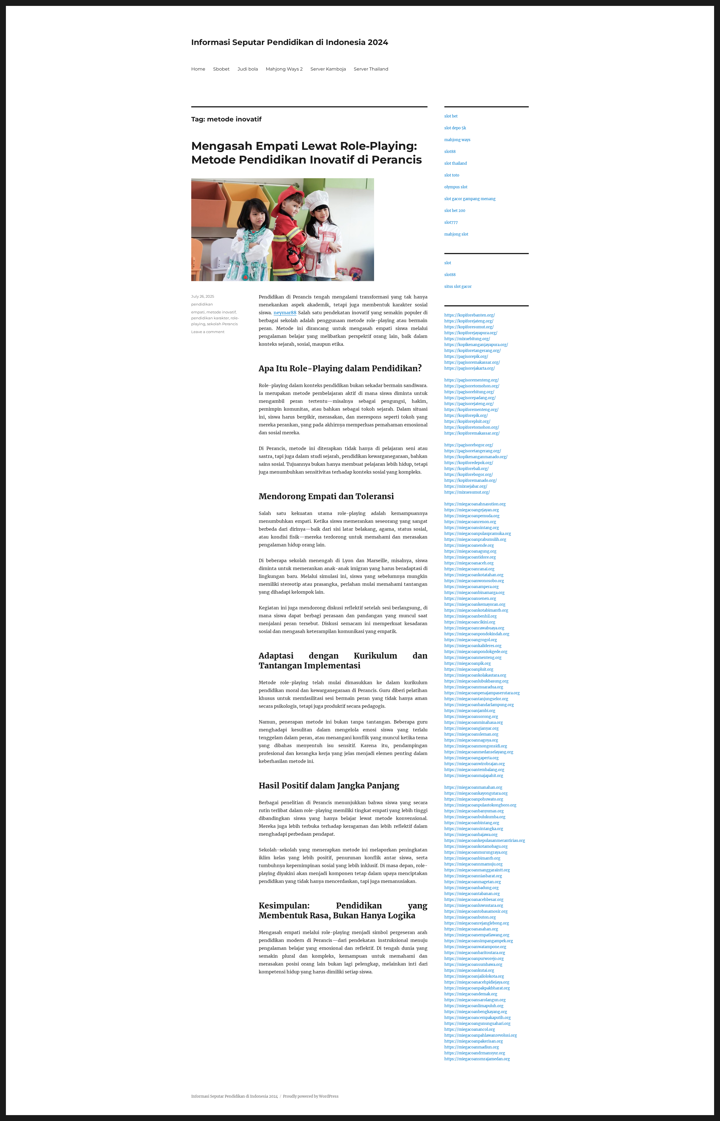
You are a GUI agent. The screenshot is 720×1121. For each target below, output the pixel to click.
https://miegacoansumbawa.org (473, 964)
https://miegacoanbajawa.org (471, 834)
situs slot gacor (458, 286)
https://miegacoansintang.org (471, 527)
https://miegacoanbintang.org (471, 823)
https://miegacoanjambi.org (469, 710)
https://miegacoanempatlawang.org (476, 935)
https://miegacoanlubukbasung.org (476, 681)
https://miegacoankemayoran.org (474, 604)
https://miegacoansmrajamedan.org (477, 1059)
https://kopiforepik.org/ (466, 415)
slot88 (450, 151)
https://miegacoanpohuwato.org (473, 799)
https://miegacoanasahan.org (471, 929)
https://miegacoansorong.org (471, 716)
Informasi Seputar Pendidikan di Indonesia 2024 (289, 42)
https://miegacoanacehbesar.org (473, 899)
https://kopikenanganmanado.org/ (476, 457)
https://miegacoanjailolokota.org (474, 976)
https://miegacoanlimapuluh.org (473, 1006)
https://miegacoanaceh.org (469, 563)
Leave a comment (207, 331)
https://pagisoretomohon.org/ (472, 386)
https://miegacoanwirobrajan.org (474, 763)
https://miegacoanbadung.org (471, 887)
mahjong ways (457, 139)
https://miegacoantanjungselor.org (476, 699)
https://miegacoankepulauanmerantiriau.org (484, 840)
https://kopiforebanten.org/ (469, 315)
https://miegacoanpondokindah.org (476, 634)
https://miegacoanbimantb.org (472, 858)
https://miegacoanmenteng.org (472, 657)
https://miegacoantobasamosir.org (476, 911)
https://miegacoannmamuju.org (473, 864)
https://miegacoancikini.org (469, 622)
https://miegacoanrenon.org (470, 521)
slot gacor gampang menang (470, 198)
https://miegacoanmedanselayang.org (478, 752)
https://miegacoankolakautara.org (475, 675)
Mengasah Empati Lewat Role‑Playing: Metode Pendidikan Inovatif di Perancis (306, 152)
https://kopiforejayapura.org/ (471, 333)
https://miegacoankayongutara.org (476, 793)
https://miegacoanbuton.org (470, 917)
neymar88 (285, 312)
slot (447, 263)
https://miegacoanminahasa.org (473, 722)
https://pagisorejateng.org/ (469, 403)
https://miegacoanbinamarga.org (474, 592)
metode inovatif (221, 312)
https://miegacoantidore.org (470, 557)
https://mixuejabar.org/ (465, 486)
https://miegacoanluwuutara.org (473, 905)
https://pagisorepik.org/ (466, 356)
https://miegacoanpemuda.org (472, 516)
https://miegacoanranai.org (469, 569)
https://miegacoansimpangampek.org (478, 941)
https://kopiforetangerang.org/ (472, 350)
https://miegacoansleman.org (471, 734)
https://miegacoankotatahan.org (473, 575)
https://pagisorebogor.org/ (468, 445)
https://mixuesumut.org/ (467, 492)
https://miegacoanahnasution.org (475, 504)
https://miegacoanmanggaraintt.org (477, 870)
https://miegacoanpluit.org (468, 669)
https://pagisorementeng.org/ (471, 380)
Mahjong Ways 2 (284, 69)
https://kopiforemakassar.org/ (472, 433)
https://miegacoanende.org (469, 545)
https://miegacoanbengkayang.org (475, 1011)
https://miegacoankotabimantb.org (476, 610)
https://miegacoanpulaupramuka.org (477, 533)
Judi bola (248, 69)
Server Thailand (371, 69)
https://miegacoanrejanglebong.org (476, 923)
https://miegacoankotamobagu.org (476, 846)
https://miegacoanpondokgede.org (475, 651)
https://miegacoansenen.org (470, 598)
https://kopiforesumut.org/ (469, 327)
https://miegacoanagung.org (470, 551)
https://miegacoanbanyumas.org (474, 811)
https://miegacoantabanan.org (472, 893)
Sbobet (221, 69)
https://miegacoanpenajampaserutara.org (482, 693)
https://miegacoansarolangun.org (475, 1000)
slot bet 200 (454, 210)
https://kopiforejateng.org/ (469, 321)
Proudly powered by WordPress (311, 1096)
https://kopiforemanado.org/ (470, 480)
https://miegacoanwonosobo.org (474, 580)
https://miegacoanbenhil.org (470, 616)
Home (198, 69)
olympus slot (455, 187)
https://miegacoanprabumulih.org (475, 539)
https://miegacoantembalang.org (474, 769)
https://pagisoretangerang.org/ (472, 451)
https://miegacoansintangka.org (473, 828)
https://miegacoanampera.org (471, 586)
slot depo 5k (455, 128)
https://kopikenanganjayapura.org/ (476, 344)
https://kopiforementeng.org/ (471, 409)
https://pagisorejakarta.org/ (469, 368)
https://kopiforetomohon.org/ (471, 427)
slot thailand (455, 163)
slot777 (451, 222)
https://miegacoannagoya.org (471, 740)
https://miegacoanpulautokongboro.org (480, 805)
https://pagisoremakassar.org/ (472, 362)
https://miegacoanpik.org (467, 663)
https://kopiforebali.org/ (466, 468)
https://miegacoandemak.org (470, 994)
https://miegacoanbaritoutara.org (474, 952)
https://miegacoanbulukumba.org (474, 817)
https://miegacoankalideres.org (472, 645)
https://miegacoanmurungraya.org (475, 852)
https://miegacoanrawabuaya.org (474, 628)
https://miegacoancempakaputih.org (477, 1017)
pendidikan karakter (210, 318)
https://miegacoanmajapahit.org (473, 775)
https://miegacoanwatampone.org (475, 946)
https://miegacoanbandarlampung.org (479, 704)
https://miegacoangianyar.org (471, 728)
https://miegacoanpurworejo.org (474, 958)
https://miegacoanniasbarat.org (473, 876)
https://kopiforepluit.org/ (467, 421)
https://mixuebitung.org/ (467, 338)
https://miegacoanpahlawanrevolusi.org (480, 1035)
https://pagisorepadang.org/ (470, 397)
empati (198, 312)
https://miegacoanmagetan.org (472, 882)
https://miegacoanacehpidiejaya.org (476, 982)
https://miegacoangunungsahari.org (477, 1023)
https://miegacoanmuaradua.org (473, 687)
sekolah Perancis (222, 324)
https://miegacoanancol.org (469, 1029)
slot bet (451, 116)
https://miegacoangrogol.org (470, 640)
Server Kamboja (328, 69)
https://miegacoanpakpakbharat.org (477, 988)
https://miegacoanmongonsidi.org (475, 746)
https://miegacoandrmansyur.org (474, 1053)
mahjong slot (456, 234)
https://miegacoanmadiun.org (471, 1047)
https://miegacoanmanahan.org (473, 787)
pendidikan (202, 304)
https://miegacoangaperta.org (471, 758)
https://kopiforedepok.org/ (468, 462)
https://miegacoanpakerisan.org (473, 1041)
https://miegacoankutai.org (469, 970)
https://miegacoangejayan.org (471, 510)
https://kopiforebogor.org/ (468, 474)
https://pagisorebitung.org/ (469, 392)
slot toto (451, 175)
